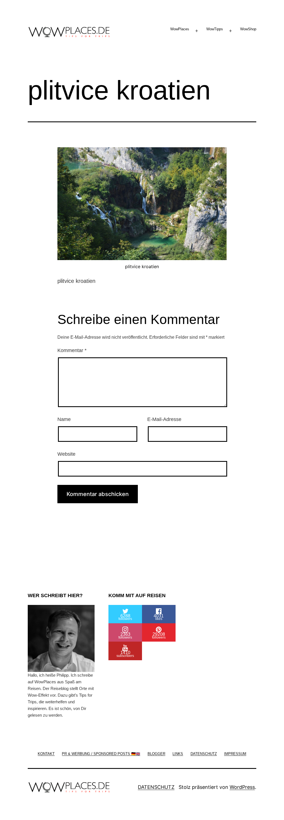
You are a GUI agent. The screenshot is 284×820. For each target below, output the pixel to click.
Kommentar (72, 350)
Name (64, 419)
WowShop (248, 29)
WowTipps (214, 29)
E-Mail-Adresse (164, 419)
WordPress (242, 787)
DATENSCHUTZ (156, 787)
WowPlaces (179, 29)
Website (66, 454)
